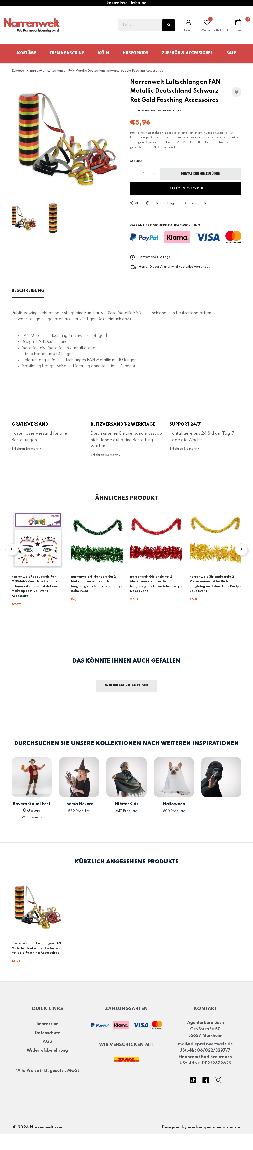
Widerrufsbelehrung (47, 1050)
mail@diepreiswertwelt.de (205, 1044)
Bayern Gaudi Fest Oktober (31, 807)
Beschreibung (28, 291)
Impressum (47, 1024)
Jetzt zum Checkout (186, 188)
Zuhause (18, 70)
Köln (103, 53)
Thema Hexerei (79, 804)
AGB (47, 1042)
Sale (231, 53)
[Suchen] (168, 25)
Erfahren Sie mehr (25, 448)
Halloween (174, 804)
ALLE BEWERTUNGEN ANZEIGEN (159, 110)
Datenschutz (47, 1033)
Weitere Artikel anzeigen (126, 685)
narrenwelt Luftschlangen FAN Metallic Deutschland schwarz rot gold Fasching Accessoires (36, 948)
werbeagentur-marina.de (214, 1127)
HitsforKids (135, 53)
